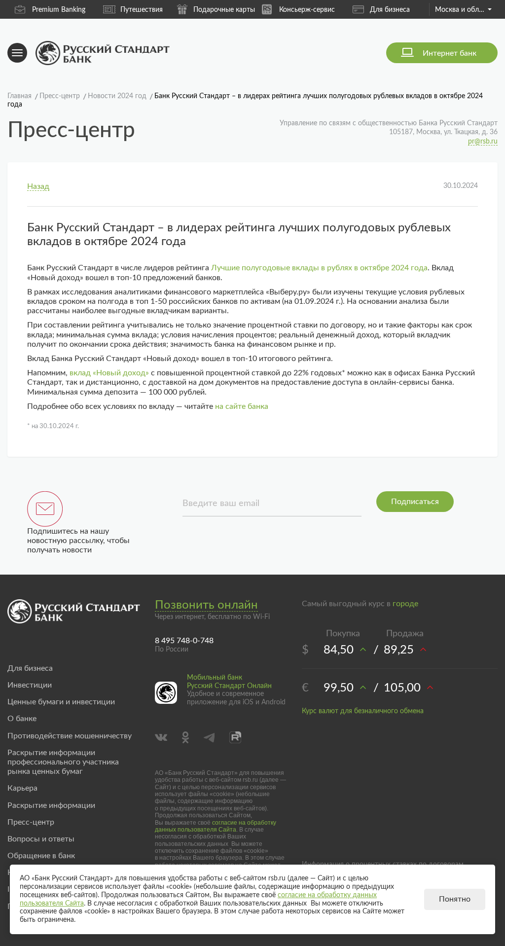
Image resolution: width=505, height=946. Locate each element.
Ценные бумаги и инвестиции (61, 702)
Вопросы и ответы (40, 839)
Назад (38, 186)
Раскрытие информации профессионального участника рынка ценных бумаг (63, 762)
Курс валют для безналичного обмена (363, 711)
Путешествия (141, 9)
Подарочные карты (224, 9)
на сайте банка (241, 406)
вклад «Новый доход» (109, 373)
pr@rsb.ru (483, 141)
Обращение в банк (41, 856)
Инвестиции (29, 685)
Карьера (22, 788)
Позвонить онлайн (206, 605)
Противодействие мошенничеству (69, 736)
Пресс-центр (30, 822)
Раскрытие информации (51, 805)
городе (405, 604)
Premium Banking (58, 9)
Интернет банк (449, 53)
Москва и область (463, 9)
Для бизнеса (390, 9)
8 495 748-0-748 (184, 641)
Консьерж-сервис (307, 9)
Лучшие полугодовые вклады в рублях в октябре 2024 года (319, 268)
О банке (21, 719)
